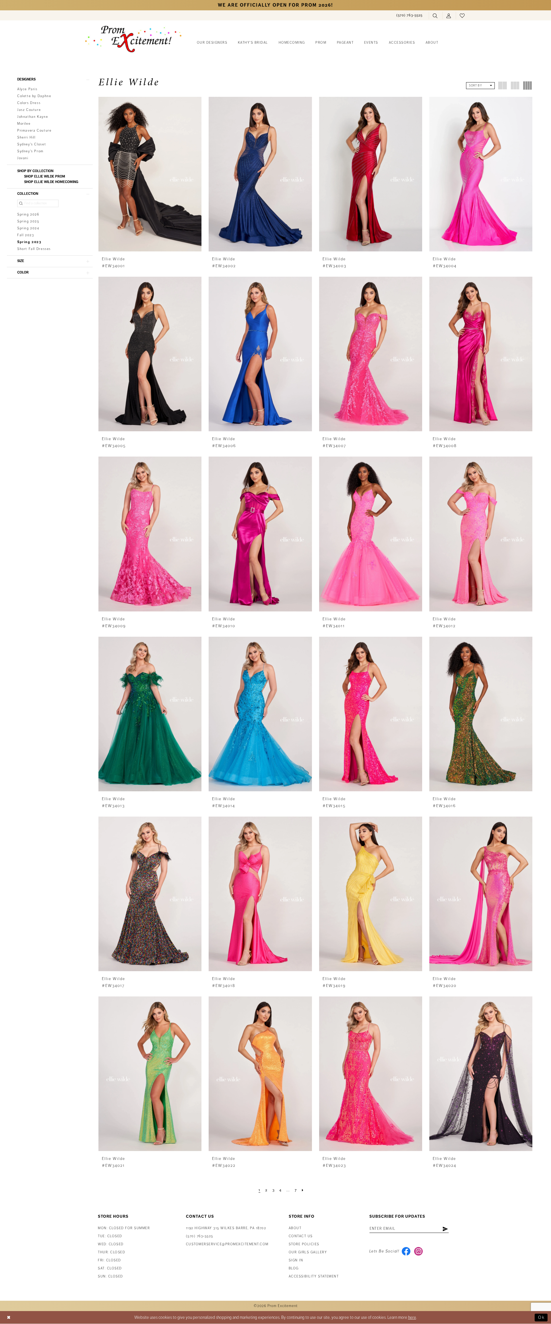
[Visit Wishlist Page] (462, 15)
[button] (449, 15)
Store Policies (304, 1244)
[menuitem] (409, 15)
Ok (541, 1317)
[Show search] (435, 15)
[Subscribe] (445, 1228)
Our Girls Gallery (308, 1252)
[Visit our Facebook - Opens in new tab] (406, 1251)
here (412, 1317)
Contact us (301, 1236)
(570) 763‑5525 (199, 1236)
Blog (294, 1268)
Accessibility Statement (314, 1276)
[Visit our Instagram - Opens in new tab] (418, 1251)
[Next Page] (303, 1190)
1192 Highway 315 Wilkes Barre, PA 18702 (226, 1228)
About (295, 1228)
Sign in (296, 1260)
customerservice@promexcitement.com (227, 1244)
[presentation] (149, 174)
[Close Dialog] (8, 1318)
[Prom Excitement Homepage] (133, 39)
